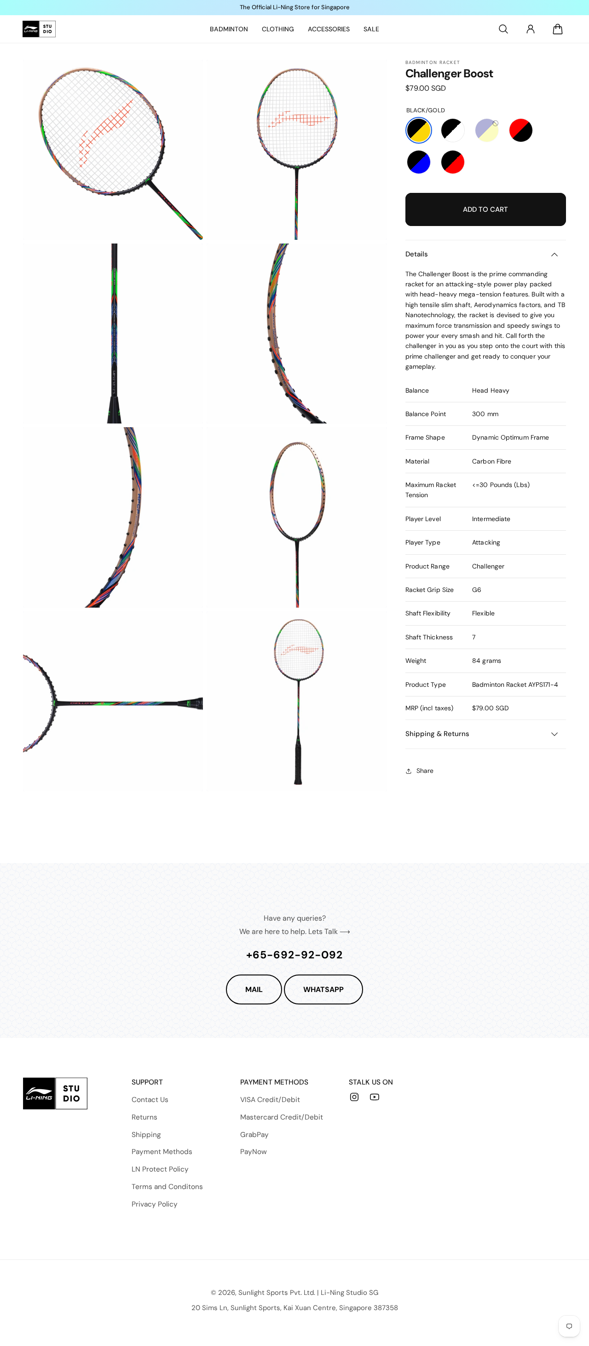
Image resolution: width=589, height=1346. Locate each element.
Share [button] (424, 770)
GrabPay (254, 1134)
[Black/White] (452, 130)
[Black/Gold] (418, 130)
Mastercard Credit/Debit (281, 1117)
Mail (254, 989)
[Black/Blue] (418, 162)
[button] (503, 29)
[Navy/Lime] (486, 130)
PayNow (253, 1151)
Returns (144, 1117)
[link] (229, 29)
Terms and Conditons (167, 1186)
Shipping (146, 1134)
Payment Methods (162, 1151)
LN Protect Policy (160, 1169)
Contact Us (150, 1099)
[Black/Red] (452, 162)
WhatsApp (323, 989)
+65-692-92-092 (294, 955)
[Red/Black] (520, 130)
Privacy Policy (155, 1204)
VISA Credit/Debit (270, 1099)
